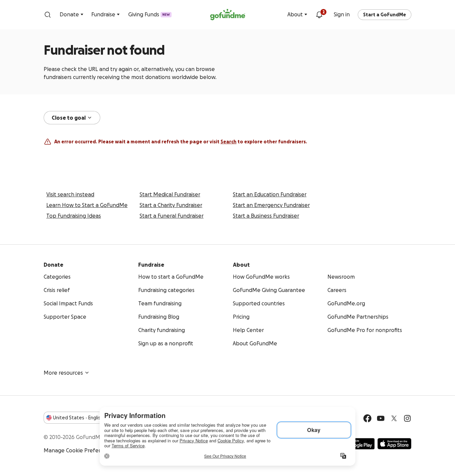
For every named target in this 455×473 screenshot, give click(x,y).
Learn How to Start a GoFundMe (87, 205)
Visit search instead (70, 194)
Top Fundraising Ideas (73, 216)
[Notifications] (319, 14)
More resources (63, 373)
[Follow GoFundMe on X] (394, 418)
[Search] (47, 14)
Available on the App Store (394, 443)
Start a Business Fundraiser (266, 216)
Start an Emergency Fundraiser (271, 205)
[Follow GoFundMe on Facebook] (367, 418)
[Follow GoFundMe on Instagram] (407, 418)
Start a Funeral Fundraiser (172, 216)
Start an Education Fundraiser (269, 194)
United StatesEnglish (78, 417)
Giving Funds (149, 14)
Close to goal (69, 118)
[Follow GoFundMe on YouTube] (380, 418)
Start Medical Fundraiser (170, 194)
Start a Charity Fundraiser (171, 205)
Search (228, 141)
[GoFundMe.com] (227, 15)
